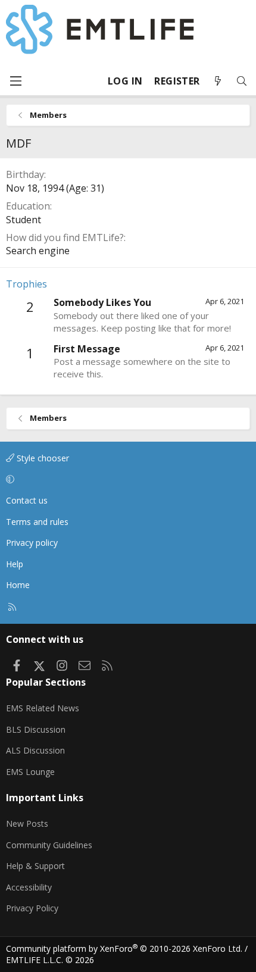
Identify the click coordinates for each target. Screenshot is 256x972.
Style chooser (41, 458)
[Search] (242, 81)
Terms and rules (37, 521)
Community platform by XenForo (124, 948)
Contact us (27, 500)
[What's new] (218, 81)
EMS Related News (42, 708)
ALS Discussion (35, 750)
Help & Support (35, 865)
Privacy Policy (32, 908)
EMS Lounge (30, 771)
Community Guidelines (49, 845)
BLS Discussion (35, 729)
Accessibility (29, 887)
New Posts (27, 823)
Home (18, 584)
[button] (126, 479)
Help (14, 564)
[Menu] (15, 81)
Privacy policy (32, 542)
